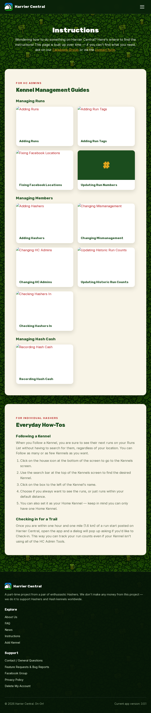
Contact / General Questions (24, 660)
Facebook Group (65, 50)
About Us (11, 617)
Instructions (12, 636)
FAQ (7, 623)
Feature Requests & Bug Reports (27, 667)
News (9, 630)
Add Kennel (12, 642)
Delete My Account (17, 686)
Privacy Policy (14, 680)
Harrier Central (30, 7)
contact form (105, 50)
